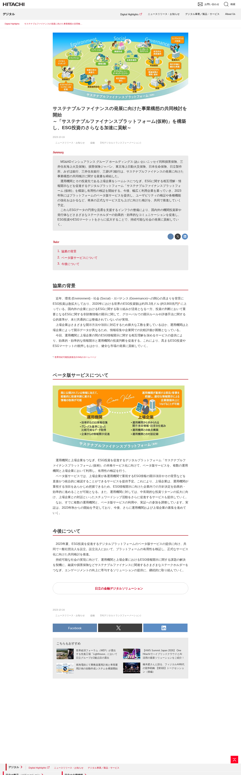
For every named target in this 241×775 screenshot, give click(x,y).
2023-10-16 (59, 137)
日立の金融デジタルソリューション (119, 588)
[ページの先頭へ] (234, 759)
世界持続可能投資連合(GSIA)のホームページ (75, 357)
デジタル (13, 767)
